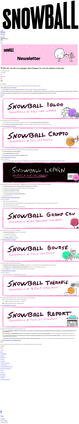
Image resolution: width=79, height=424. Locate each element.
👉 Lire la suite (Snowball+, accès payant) (8, 126)
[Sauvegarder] (1, 80)
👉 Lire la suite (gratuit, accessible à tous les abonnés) (10, 197)
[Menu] (1, 40)
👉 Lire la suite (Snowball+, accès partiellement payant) (10, 340)
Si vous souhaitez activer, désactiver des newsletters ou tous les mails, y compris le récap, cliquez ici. (24, 89)
